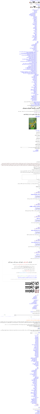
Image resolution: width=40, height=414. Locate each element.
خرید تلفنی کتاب (34, 307)
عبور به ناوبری (38, 0)
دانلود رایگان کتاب (34, 298)
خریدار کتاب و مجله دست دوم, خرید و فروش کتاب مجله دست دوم (28, 51)
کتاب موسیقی (35, 24)
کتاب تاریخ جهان (34, 79)
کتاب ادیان (35, 21)
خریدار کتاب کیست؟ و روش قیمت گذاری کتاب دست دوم (29, 55)
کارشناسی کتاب (34, 44)
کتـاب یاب (35, 300)
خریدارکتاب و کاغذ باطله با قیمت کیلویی (31, 52)
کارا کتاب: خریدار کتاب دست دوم (32, 73)
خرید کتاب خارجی (34, 45)
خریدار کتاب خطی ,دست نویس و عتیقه (32, 57)
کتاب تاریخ (35, 10)
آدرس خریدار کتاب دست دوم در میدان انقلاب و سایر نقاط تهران (28, 71)
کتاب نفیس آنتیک (34, 12)
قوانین (36, 43)
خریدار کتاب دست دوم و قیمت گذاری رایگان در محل (30, 63)
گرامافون (35, 37)
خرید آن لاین (35, 47)
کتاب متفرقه (35, 16)
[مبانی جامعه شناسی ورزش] (38, 238)
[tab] (37, 149)
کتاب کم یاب (35, 30)
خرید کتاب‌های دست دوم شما (23, 272)
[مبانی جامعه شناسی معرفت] (38, 226)
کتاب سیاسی (35, 93)
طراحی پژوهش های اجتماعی (35, 194)
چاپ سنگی (35, 33)
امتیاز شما (38, 173)
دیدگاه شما (38, 179)
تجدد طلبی (38, 218)
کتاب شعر (35, 38)
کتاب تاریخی (35, 78)
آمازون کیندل (35, 36)
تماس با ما (35, 305)
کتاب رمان (35, 11)
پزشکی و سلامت (34, 35)
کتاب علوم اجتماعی (35, 101)
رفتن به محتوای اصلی (33, 0)
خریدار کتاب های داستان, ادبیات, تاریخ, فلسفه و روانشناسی (29, 72)
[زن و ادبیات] (38, 250)
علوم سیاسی (35, 27)
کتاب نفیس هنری (33, 15)
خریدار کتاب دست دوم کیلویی (33, 58)
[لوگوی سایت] (38, 7)
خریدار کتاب (35, 301)
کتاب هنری (35, 82)
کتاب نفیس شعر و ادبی (34, 358)
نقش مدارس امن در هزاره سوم (35, 105)
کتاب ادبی (35, 384)
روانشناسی (35, 19)
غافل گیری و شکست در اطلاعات (35, 206)
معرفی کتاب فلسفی (34, 96)
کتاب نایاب (24, 264)
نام (39, 180)
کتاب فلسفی (35, 90)
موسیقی (35, 86)
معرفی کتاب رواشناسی (33, 98)
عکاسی (36, 26)
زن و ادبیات (38, 254)
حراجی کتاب (35, 39)
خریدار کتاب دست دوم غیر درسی (32, 66)
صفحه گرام (21, 264)
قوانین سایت (35, 306)
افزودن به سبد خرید (37, 148)
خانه (39, 101)
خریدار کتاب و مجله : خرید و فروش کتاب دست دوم (30, 69)
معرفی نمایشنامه (34, 97)
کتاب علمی (35, 87)
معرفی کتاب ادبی (34, 99)
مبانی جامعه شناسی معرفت (35, 230)
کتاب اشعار (35, 92)
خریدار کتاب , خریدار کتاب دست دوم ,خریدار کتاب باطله (29, 64)
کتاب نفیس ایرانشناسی (32, 14)
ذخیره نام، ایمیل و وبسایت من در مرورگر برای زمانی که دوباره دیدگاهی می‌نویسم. (28, 183)
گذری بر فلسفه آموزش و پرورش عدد (34, 147)
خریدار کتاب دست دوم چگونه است (32, 60)
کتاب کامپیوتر (35, 84)
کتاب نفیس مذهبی (32, 13)
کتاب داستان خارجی (34, 76)
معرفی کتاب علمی (34, 100)
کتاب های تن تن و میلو (34, 89)
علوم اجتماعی (35, 28)
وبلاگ (36, 295)
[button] (37, 197)
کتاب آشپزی (35, 85)
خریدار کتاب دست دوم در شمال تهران (32, 54)
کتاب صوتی (35, 88)
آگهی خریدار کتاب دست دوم (33, 62)
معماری (36, 25)
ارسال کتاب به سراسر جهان (33, 303)
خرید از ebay (35, 49)
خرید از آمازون (35, 50)
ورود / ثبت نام (36, 405)
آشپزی (36, 29)
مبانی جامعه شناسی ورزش (35, 242)
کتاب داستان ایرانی (34, 77)
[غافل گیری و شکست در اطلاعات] (38, 202)
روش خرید (35, 296)
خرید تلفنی (35, 46)
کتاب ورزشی (35, 22)
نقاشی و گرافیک (34, 23)
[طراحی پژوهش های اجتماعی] (38, 190)
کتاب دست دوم (35, 18)
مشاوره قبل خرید (34, 308)
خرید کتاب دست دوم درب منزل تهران (32, 68)
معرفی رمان (35, 398)
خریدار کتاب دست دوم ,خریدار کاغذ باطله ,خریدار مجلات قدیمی (28, 61)
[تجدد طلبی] (38, 214)
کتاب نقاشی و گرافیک (34, 360)
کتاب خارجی (35, 32)
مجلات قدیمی (35, 17)
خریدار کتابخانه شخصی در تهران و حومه (31, 59)
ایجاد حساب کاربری (37, 410)
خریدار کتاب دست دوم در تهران (32, 65)
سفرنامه (35, 31)
